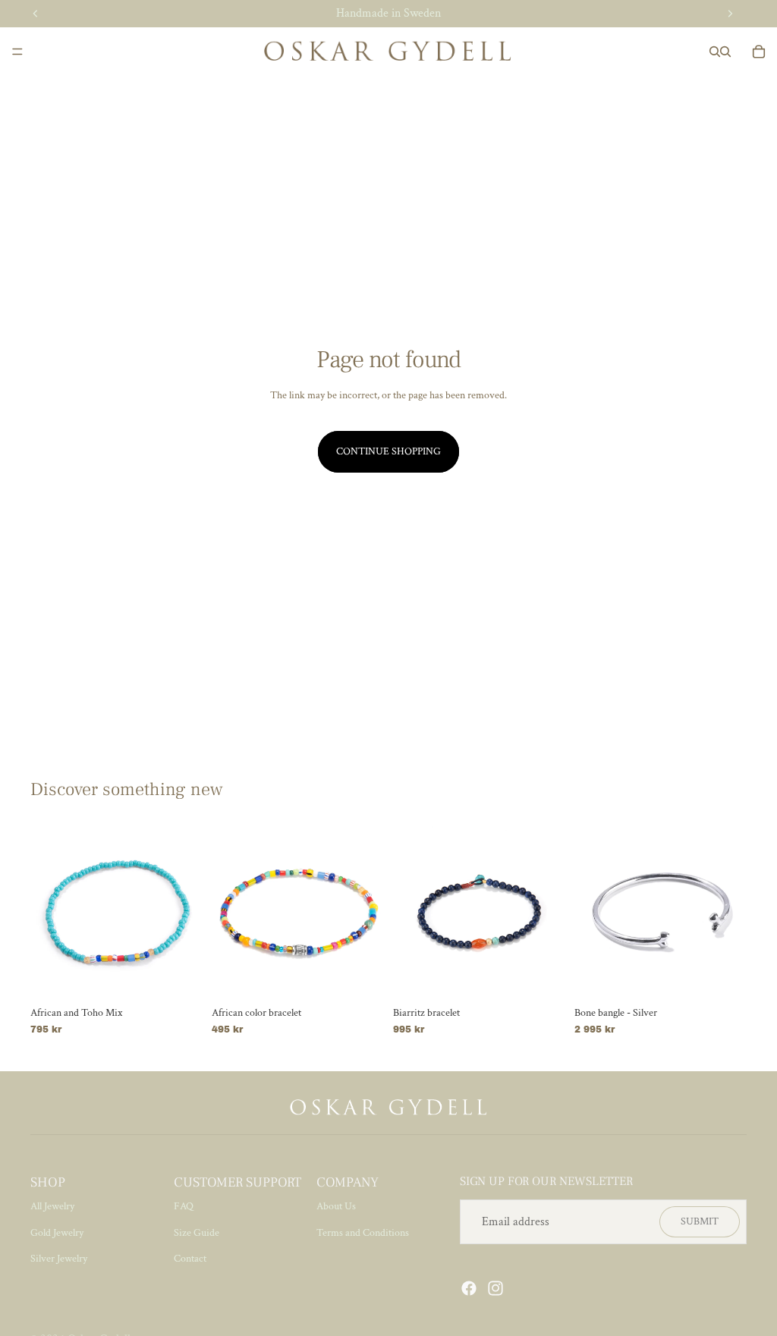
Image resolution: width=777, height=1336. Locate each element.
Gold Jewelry (56, 1233)
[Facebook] (469, 1288)
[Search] (714, 51)
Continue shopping (388, 451)
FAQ (183, 1206)
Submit (700, 1221)
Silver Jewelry (58, 1258)
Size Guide (196, 1233)
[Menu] (17, 51)
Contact (190, 1258)
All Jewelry (52, 1206)
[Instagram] (495, 1288)
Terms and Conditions (362, 1233)
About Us (336, 1206)
